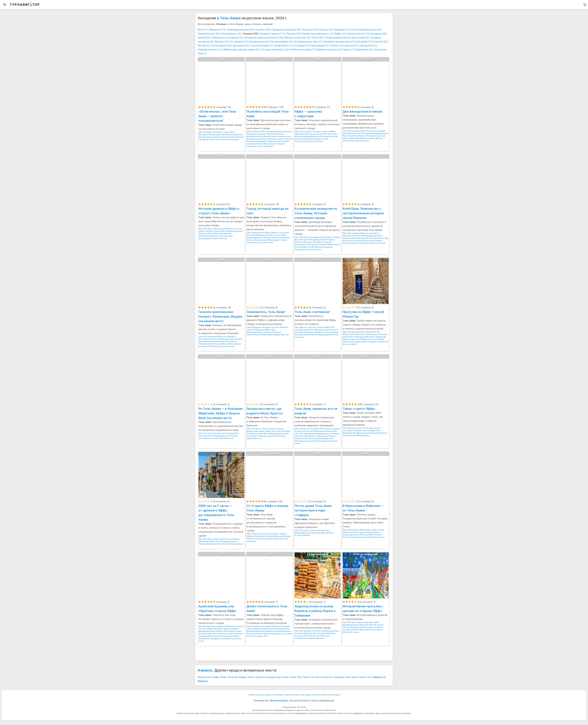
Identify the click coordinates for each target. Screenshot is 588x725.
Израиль (205, 670)
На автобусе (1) (282, 45)
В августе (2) (380, 41)
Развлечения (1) (319, 45)
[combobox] (585, 3)
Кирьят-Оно (365, 677)
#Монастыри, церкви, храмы (355, 342)
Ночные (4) (326, 29)
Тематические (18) (208, 33)
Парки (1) (348, 49)
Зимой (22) (204, 37)
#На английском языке (267, 136)
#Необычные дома (255, 434)
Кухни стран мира (302, 695)
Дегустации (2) (360, 37)
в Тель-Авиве (229, 18)
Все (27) (202, 29)
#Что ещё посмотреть (212, 433)
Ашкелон (327, 677)
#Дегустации (322, 139)
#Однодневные (349, 133)
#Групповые (279, 539)
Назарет (242, 677)
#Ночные (280, 134)
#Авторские (319, 431)
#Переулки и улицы (369, 339)
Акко (251, 677)
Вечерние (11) (342, 29)
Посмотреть (278, 695)
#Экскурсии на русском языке (211, 139)
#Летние (316, 636)
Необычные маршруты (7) (317, 33)
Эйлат (223, 677)
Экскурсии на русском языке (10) (263, 37)
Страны (268, 695)
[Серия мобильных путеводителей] (24, 4)
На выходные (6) (376, 33)
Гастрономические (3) (337, 37)
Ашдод (270, 677)
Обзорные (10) (217, 29)
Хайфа (215, 677)
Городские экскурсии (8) (286, 29)
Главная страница (256, 695)
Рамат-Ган (295, 677)
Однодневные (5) (259, 41)
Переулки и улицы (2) (328, 49)
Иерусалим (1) (364, 49)
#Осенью (231, 137)
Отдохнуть (289, 695)
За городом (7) (238, 41)
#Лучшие (202, 137)
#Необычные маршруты (257, 141)
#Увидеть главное (222, 132)
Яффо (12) (340, 33)
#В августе (325, 636)
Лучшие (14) (293, 33)
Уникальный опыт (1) (210, 49)
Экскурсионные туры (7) (308, 41)
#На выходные (232, 139)
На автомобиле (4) (281, 41)
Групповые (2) (241, 45)
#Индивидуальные (217, 135)
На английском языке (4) (366, 29)
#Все (232, 132)
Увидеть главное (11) (272, 33)
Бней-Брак (351, 677)
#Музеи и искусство (233, 229)
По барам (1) (300, 45)
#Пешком (230, 135)
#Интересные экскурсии (274, 144)
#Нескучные (279, 141)
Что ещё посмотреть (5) (274, 49)
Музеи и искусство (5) (297, 37)
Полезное (316, 695)
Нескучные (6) (356, 33)
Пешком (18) (262, 29)
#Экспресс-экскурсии (322, 242)
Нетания (232, 677)
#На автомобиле (350, 136)
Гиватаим (338, 677)
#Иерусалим (348, 532)
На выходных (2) (221, 45)
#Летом (210, 234)
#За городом (379, 131)
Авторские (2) (368, 45)
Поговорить (335, 695)
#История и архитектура (213, 229)
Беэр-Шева (281, 677)
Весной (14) (221, 41)
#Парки (322, 530)
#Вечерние (203, 135)
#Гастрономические (314, 134)
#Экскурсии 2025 (260, 636)
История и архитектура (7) (338, 41)
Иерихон (260, 677)
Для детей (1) (363, 41)
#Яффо (271, 141)
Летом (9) (317, 37)
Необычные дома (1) (302, 49)
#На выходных (319, 633)
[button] (585, 5)
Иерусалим (204, 677)
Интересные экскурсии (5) (227, 37)
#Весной (239, 137)
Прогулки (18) (310, 29)
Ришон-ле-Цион (311, 677)
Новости (325, 695)
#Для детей (374, 622)
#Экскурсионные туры (375, 136)
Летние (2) (204, 45)
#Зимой (223, 137)
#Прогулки (238, 135)
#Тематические (284, 136)
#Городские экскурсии (256, 134)
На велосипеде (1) (261, 45)
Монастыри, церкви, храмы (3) (241, 49)
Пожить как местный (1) (344, 45)
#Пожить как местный (304, 431)
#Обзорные (208, 132)
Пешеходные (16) (231, 33)
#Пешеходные (213, 137)
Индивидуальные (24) (240, 29)
